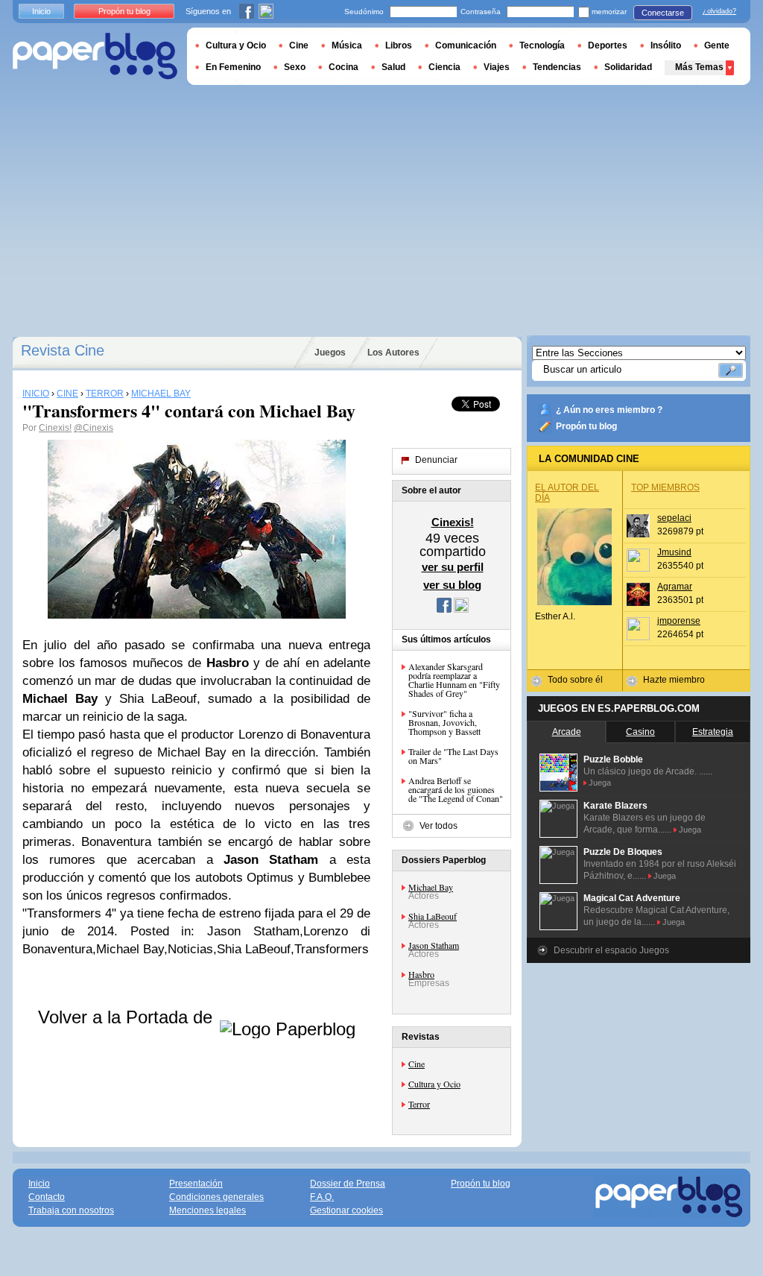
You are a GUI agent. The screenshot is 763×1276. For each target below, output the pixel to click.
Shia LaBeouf (432, 916)
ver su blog (452, 584)
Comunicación (465, 45)
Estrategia (712, 732)
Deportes (607, 45)
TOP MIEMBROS (665, 487)
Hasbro (421, 974)
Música (347, 45)
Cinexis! (55, 428)
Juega (600, 782)
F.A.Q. (322, 1197)
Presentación (196, 1183)
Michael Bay (430, 887)
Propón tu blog (586, 426)
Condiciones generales (216, 1197)
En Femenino (233, 67)
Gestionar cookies (346, 1210)
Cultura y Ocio (434, 1084)
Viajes (497, 67)
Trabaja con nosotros (71, 1210)
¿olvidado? (719, 11)
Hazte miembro (674, 680)
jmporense (678, 621)
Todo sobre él (575, 680)
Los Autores (393, 352)
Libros (398, 45)
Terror (419, 1104)
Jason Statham (433, 945)
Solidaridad (628, 67)
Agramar (674, 586)
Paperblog (95, 56)
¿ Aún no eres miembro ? (609, 410)
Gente (716, 45)
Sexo (294, 67)
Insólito (665, 45)
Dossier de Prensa (347, 1183)
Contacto (46, 1197)
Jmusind (674, 552)
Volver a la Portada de (128, 1017)
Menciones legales (207, 1210)
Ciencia (444, 67)
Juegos (330, 352)
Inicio (41, 11)
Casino (640, 732)
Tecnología (542, 45)
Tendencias (557, 67)
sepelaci (674, 518)
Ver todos (439, 826)
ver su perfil (453, 566)
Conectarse (663, 12)
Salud (393, 67)
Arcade (566, 732)
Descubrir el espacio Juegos (611, 950)
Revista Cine (62, 350)
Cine (416, 1064)
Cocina (343, 67)
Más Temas (699, 67)
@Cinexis (93, 428)
